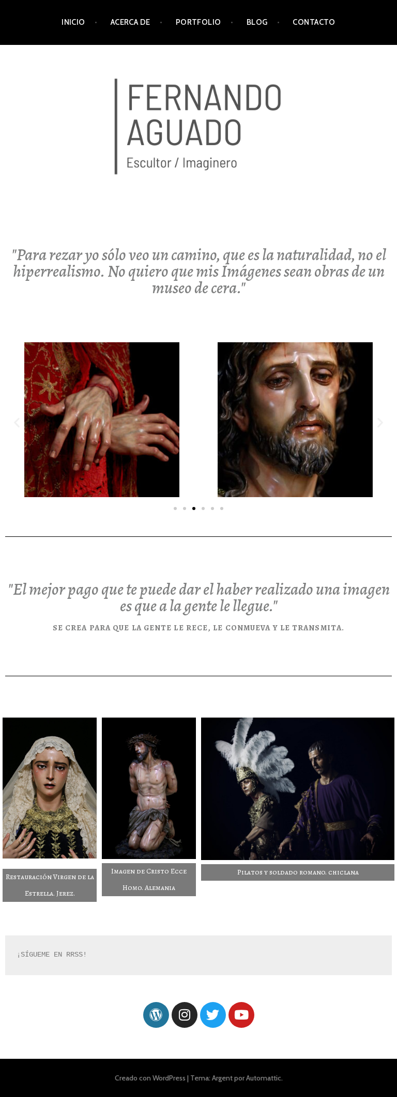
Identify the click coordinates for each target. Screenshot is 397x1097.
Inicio (73, 22)
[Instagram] (184, 1015)
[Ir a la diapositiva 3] (193, 508)
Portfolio (198, 22)
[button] (16, 422)
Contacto (314, 22)
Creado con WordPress (150, 1078)
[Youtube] (241, 1015)
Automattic (263, 1078)
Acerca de (130, 22)
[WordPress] (156, 1015)
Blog (257, 22)
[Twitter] (213, 1015)
